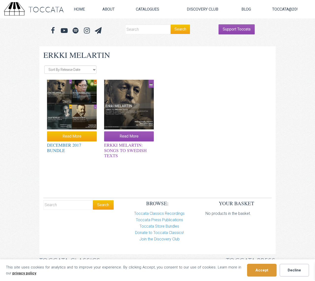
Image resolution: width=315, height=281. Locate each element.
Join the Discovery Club (159, 239)
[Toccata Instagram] (87, 30)
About (108, 9)
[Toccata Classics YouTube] (64, 30)
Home (79, 9)
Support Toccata (237, 29)
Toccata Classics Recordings (159, 213)
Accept (261, 270)
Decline (294, 270)
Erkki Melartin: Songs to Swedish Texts (125, 150)
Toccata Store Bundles (159, 226)
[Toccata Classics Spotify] (75, 30)
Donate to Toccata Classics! (159, 232)
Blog (246, 9)
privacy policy (24, 273)
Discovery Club (202, 9)
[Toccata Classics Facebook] (53, 30)
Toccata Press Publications (159, 220)
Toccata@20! (285, 9)
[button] (98, 30)
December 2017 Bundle (64, 147)
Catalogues (147, 9)
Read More (72, 136)
